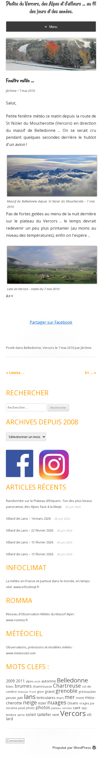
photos (43, 707)
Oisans (72, 703)
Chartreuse (67, 685)
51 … (90, 372)
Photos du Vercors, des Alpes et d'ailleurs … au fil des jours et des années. (51, 7)
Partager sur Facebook (51, 322)
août (37, 681)
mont (80, 698)
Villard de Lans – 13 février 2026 (29, 554)
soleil (31, 714)
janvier (11, 698)
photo (30, 708)
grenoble (66, 690)
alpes (29, 681)
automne (48, 681)
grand (49, 691)
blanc (10, 686)
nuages (56, 702)
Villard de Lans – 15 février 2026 (29, 542)
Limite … (15, 372)
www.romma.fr (17, 620)
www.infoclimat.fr (26, 587)
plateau (56, 708)
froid (32, 692)
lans (30, 696)
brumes (23, 686)
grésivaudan (87, 692)
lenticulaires (46, 697)
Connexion (15, 741)
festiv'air (23, 692)
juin (20, 697)
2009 (10, 681)
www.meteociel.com (21, 653)
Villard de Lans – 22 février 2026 (29, 530)
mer (70, 696)
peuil (21, 708)
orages (84, 703)
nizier (42, 703)
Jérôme (11, 90)
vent (55, 714)
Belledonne (32, 347)
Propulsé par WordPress (71, 748)
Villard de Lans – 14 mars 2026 (28, 518)
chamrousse (42, 686)
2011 (20, 681)
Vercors (48, 347)
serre (21, 715)
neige (30, 702)
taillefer (44, 714)
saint (76, 707)
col (84, 686)
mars (60, 698)
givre (40, 692)
